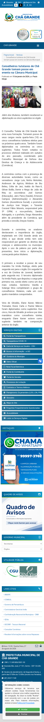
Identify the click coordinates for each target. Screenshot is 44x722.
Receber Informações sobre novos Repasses (21, 634)
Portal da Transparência (16, 336)
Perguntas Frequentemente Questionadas (23, 408)
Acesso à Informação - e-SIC (18, 351)
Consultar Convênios (12, 629)
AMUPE (7, 595)
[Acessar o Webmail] (37, 646)
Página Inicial (9, 55)
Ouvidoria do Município (15, 356)
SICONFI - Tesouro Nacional (14, 624)
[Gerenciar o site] (40, 646)
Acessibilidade (12, 413)
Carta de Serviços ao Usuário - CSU (20, 346)
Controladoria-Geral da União (15, 610)
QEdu (6, 620)
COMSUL (7, 600)
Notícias (19, 55)
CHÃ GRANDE (10, 45)
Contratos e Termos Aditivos (18, 387)
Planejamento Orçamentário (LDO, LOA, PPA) (24, 392)
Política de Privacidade (25, 703)
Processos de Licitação (16, 382)
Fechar (24, 714)
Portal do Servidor (13, 377)
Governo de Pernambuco (14, 605)
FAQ (19, 2)
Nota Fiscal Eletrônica (15, 367)
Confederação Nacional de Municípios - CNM (21, 615)
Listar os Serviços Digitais (16, 418)
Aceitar (24, 709)
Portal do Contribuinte (15, 372)
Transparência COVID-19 (16, 341)
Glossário (9, 2)
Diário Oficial (11, 362)
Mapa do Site (30, 2)
